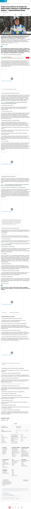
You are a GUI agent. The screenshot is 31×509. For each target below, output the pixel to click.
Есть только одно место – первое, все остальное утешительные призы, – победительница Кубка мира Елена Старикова (15, 185)
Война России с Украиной (16, 447)
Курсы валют (4, 461)
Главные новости (5, 448)
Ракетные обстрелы (14, 448)
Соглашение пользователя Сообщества (14, 440)
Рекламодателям (3, 441)
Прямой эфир (4, 450)
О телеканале (3, 438)
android (4, 498)
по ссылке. (16, 42)
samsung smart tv (18, 498)
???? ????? (9, 90)
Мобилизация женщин (24, 451)
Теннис (13, 473)
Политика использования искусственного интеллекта (14, 436)
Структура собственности (24, 437)
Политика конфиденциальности (15, 434)
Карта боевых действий (15, 449)
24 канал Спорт (3, 3)
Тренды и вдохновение (6, 473)
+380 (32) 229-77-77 (7, 494)
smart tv (13, 498)
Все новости (4, 447)
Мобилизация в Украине (25, 447)
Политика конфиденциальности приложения (15, 438)
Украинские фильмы (14, 461)
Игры (21, 441)
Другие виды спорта (8, 3)
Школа (22, 462)
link (16, 430)
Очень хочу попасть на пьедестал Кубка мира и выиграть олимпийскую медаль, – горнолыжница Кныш (20, 3)
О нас (2, 434)
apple (9, 498)
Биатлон (13, 474)
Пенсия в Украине (5, 467)
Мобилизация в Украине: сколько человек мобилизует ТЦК (25, 456)
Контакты (22, 434)
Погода (3, 454)
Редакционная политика (4, 437)
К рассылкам (26, 480)
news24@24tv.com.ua (4, 427)
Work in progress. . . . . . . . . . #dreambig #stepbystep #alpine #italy (10, 312)
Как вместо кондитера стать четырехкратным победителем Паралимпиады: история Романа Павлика (14, 103)
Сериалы (13, 465)
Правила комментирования (14, 441)
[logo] (5, 1)
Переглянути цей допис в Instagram (7, 211)
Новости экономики (6, 459)
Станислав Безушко (5, 12)
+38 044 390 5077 (18, 427)
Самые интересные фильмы (15, 460)
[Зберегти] (27, 14)
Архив (21, 438)
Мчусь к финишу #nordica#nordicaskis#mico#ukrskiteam (9, 89)
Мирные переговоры (14, 450)
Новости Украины (5, 449)
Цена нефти (4, 460)
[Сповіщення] (30, 1)
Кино (12, 459)
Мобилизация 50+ (23, 450)
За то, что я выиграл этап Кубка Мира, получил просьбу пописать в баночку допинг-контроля (15, 244)
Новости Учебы (23, 459)
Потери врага (14, 456)
